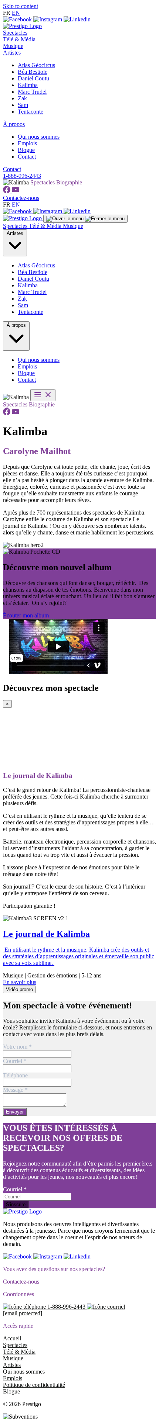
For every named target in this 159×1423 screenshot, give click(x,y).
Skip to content (20, 6)
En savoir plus (19, 982)
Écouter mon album (26, 615)
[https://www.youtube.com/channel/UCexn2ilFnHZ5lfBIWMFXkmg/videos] (15, 191)
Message (15, 1090)
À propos (14, 124)
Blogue (26, 150)
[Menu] (85, 219)
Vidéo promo (19, 989)
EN (16, 13)
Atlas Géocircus (36, 65)
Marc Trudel (32, 92)
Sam (23, 105)
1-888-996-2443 (22, 176)
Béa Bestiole (32, 72)
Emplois (27, 143)
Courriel (15, 1061)
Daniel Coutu (33, 78)
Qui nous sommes (39, 137)
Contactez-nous (21, 198)
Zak (22, 98)
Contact (27, 156)
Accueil (12, 1338)
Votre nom (17, 1046)
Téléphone (15, 1075)
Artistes (12, 52)
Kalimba (28, 85)
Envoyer (15, 1112)
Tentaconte (30, 111)
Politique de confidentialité (34, 1385)
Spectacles (15, 33)
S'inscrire (16, 1204)
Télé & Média (19, 39)
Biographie (69, 182)
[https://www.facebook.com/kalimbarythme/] (7, 191)
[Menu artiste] (42, 395)
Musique (13, 46)
